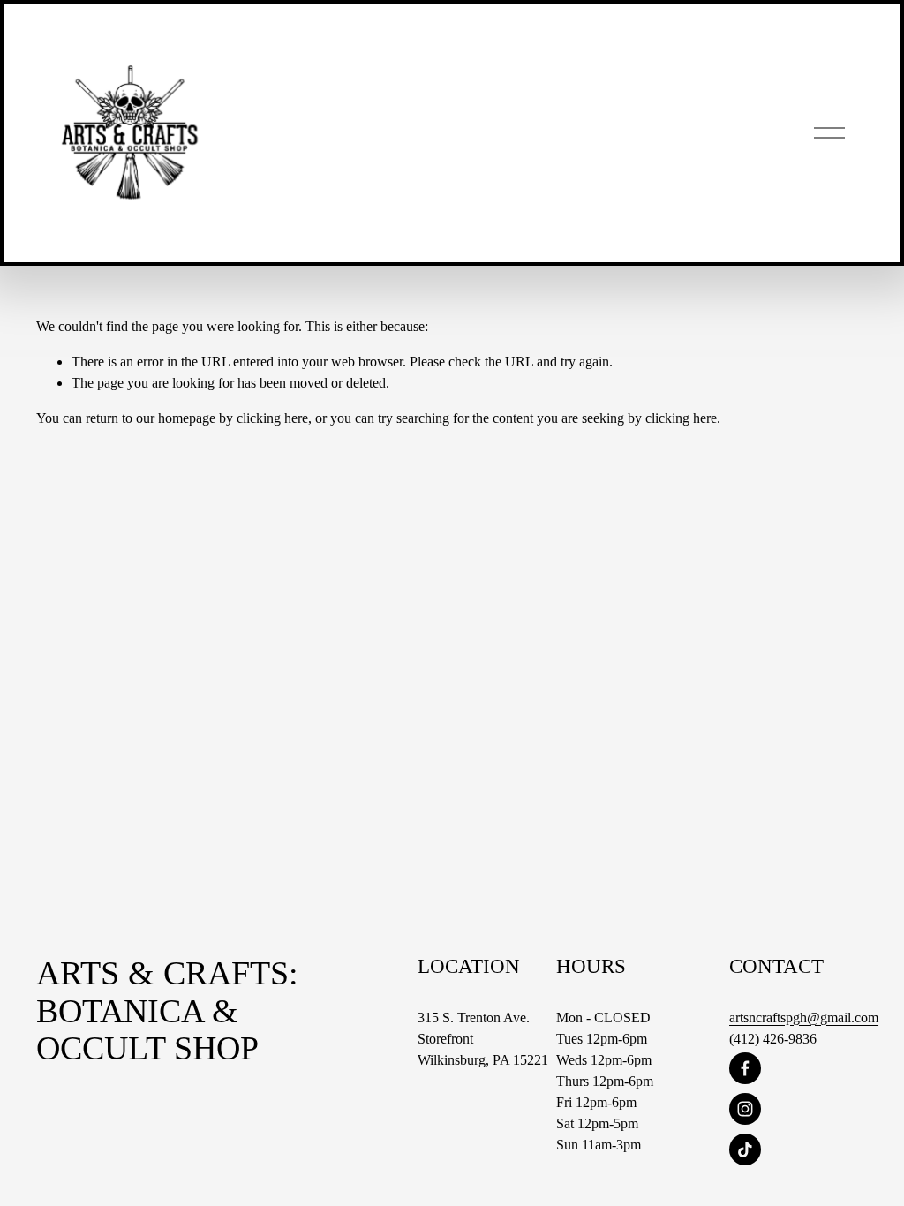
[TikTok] (745, 1149)
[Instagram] (745, 1109)
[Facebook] (745, 1068)
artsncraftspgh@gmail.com (803, 1017)
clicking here (272, 418)
